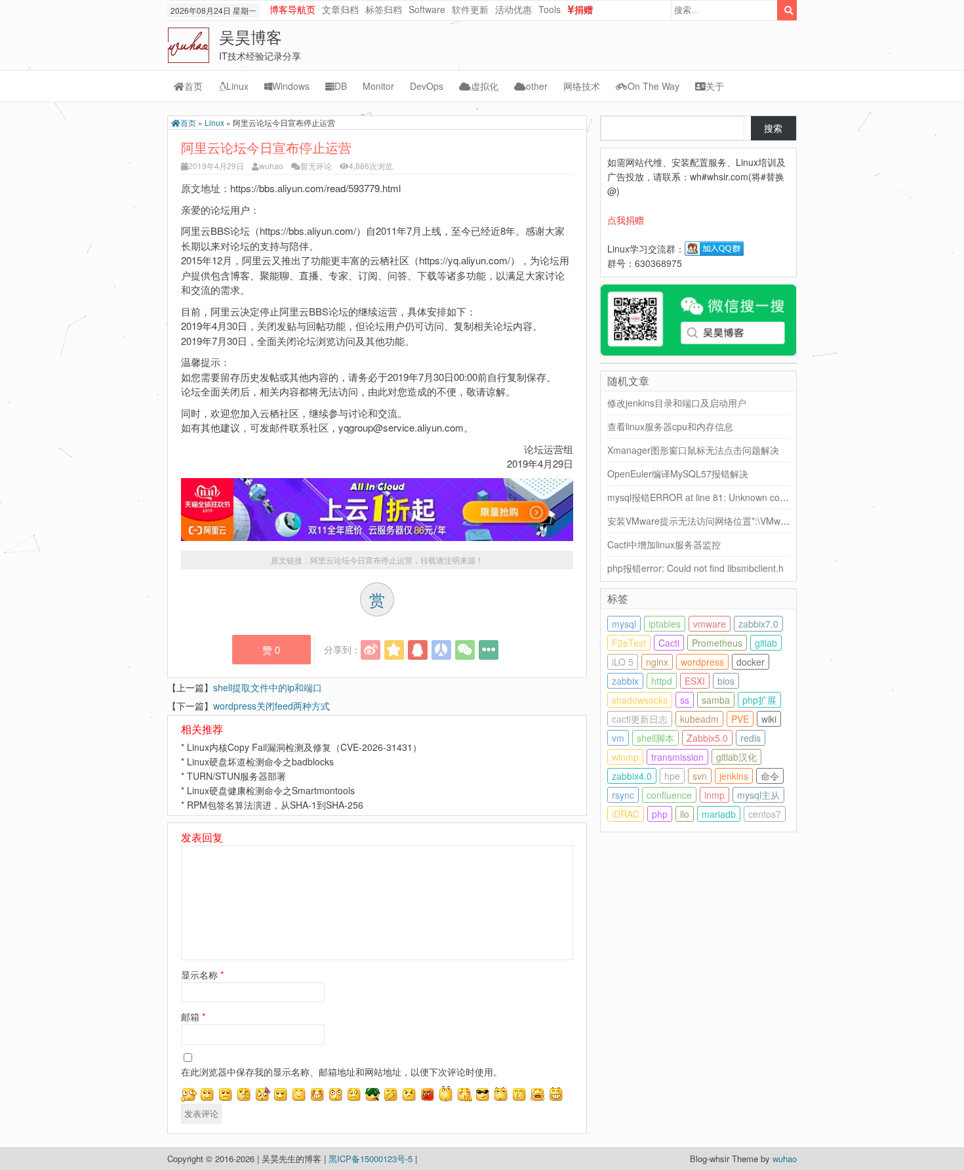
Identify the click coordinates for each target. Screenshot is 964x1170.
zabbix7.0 (758, 623)
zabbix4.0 (632, 775)
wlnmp (625, 756)
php (660, 813)
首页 (193, 85)
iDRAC (625, 813)
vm (618, 737)
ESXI (695, 680)
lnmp (714, 794)
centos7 (764, 813)
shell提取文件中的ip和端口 (267, 687)
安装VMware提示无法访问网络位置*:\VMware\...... (710, 520)
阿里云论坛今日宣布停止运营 (361, 559)
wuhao (271, 165)
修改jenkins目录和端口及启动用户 (676, 402)
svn (700, 775)
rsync (623, 794)
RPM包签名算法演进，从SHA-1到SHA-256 (275, 804)
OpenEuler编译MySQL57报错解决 (677, 473)
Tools (549, 9)
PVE (740, 718)
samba (716, 699)
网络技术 (581, 85)
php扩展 (759, 699)
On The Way (653, 85)
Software (427, 9)
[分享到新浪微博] (370, 650)
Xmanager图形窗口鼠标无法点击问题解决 (693, 449)
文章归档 (340, 9)
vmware (709, 623)
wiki (768, 718)
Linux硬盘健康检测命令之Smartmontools (271, 790)
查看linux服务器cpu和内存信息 (670, 426)
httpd (661, 680)
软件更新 (470, 9)
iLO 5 (622, 661)
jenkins (733, 775)
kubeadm (699, 718)
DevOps (426, 85)
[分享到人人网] (441, 650)
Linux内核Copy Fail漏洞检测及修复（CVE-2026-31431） (304, 747)
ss (684, 699)
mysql (624, 623)
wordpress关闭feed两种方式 (271, 705)
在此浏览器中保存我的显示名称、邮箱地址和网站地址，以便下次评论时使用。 (341, 1071)
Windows (291, 85)
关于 (715, 85)
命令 (770, 775)
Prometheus (717, 642)
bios (725, 680)
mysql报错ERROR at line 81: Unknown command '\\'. (716, 497)
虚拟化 (484, 85)
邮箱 (193, 1016)
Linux (237, 85)
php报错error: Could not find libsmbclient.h (695, 568)
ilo (684, 813)
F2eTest (629, 642)
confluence (669, 794)
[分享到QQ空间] (394, 650)
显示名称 (202, 974)
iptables (665, 623)
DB (340, 85)
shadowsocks (640, 699)
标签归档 (383, 9)
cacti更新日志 (640, 718)
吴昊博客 (250, 36)
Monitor (378, 85)
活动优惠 (513, 9)
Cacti (668, 642)
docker (750, 661)
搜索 (773, 127)
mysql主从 (758, 794)
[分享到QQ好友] (418, 650)
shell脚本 (655, 737)
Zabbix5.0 (707, 737)
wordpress (702, 661)
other (537, 85)
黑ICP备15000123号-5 (372, 1158)
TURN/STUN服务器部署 (236, 775)
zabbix (625, 680)
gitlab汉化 (736, 756)
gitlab (766, 642)
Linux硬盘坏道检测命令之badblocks (260, 761)
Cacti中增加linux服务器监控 (664, 544)
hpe (672, 775)
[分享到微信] (465, 650)
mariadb (719, 813)
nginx (657, 661)
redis (750, 737)
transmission (677, 756)
